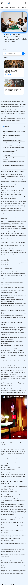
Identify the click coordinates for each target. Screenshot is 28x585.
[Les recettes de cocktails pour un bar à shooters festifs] (14, 83)
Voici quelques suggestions (13, 179)
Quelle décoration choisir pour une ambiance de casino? (13, 158)
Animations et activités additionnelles (12, 142)
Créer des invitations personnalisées (11, 135)
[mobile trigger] (2, 3)
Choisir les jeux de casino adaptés (11, 129)
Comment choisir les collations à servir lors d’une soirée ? (13, 162)
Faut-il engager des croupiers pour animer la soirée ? (13, 166)
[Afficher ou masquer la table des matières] (17, 126)
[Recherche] (26, 3)
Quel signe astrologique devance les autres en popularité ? (11, 71)
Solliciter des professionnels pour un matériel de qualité (14, 132)
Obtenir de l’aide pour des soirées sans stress (13, 147)
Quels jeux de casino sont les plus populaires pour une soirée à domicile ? (13, 150)
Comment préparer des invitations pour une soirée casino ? (13, 154)
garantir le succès (7, 174)
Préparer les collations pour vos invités (12, 140)
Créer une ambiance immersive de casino (12, 145)
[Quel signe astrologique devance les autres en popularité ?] (14, 64)
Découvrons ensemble (11, 118)
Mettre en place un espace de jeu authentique (13, 137)
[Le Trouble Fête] (10, 3)
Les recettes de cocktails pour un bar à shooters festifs (13, 89)
